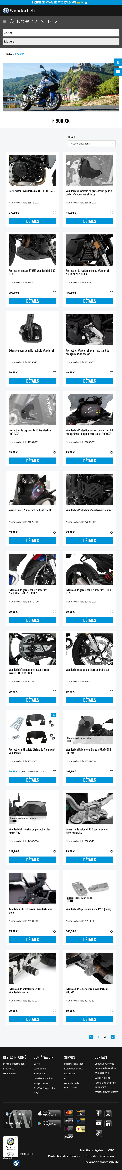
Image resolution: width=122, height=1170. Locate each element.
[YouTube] (98, 1123)
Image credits (41, 1083)
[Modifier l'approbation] (16, 1163)
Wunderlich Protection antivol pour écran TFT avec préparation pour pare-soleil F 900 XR (89, 432)
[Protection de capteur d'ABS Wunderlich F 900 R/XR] (32, 409)
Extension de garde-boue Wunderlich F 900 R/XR (88, 591)
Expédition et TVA (73, 1068)
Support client (102, 1077)
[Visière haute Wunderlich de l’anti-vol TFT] (32, 489)
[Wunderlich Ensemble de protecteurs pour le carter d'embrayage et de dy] (89, 170)
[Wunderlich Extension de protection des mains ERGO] (32, 808)
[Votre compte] (42, 21)
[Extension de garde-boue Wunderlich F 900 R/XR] (89, 569)
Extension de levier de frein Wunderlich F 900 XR (87, 990)
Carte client (40, 1068)
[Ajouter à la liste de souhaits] (54, 213)
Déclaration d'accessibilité (101, 1162)
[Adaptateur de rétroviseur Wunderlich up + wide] (32, 888)
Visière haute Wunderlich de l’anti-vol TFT (30, 510)
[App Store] (47, 1113)
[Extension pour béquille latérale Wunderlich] (32, 330)
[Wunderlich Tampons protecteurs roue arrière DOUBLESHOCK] (32, 649)
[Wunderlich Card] (17, 1119)
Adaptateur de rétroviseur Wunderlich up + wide (31, 911)
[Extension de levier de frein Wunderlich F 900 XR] (89, 968)
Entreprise (39, 1073)
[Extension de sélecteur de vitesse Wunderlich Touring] (32, 968)
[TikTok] (98, 1133)
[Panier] (119, 21)
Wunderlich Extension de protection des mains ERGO (29, 831)
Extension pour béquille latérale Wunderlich (31, 350)
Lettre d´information (14, 1063)
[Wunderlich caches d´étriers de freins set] (89, 649)
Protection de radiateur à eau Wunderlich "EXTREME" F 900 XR (87, 272)
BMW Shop (23, 21)
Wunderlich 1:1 (103, 1072)
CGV (111, 1150)
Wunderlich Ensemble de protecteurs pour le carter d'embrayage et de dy (89, 192)
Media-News (10, 1073)
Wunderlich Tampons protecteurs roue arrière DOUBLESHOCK (29, 671)
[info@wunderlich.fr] (118, 72)
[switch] (10, 1154)
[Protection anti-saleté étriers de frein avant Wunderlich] (32, 729)
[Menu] (4, 21)
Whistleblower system (106, 1091)
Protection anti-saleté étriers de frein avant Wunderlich (32, 751)
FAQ (66, 1078)
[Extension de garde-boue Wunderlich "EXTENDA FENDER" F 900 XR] (32, 569)
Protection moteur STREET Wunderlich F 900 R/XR (32, 272)
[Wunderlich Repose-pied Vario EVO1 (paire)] (89, 888)
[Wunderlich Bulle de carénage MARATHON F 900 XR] (89, 729)
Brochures (8, 1068)
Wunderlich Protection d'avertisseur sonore (88, 510)
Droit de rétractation (99, 1156)
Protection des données (64, 1156)
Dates (37, 1063)
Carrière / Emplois (43, 1078)
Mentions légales (91, 1150)
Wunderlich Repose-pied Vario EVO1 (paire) (88, 909)
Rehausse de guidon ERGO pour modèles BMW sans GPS (87, 831)
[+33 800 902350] (118, 62)
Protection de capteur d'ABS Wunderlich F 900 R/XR (31, 432)
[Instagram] (108, 1113)
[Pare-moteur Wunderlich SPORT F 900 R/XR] (32, 170)
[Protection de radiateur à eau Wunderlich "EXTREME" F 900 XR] (89, 250)
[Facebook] (98, 1113)
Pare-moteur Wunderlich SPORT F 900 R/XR (32, 191)
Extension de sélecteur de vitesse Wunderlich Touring (26, 990)
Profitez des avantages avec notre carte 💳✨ (57, 2)
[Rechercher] (12, 21)
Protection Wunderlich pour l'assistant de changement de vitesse (87, 352)
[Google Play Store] (47, 1123)
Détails (32, 221)
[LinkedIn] (108, 1123)
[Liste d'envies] (34, 21)
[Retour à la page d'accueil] (19, 10)
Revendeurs (70, 1073)
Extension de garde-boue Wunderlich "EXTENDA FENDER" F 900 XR (28, 591)
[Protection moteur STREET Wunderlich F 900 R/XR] (32, 250)
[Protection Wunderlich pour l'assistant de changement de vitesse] (89, 330)
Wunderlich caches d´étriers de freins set (87, 670)
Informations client (74, 1063)
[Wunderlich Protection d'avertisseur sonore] (89, 489)
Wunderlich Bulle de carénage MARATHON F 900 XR (88, 751)
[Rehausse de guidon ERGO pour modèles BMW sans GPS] (89, 808)
